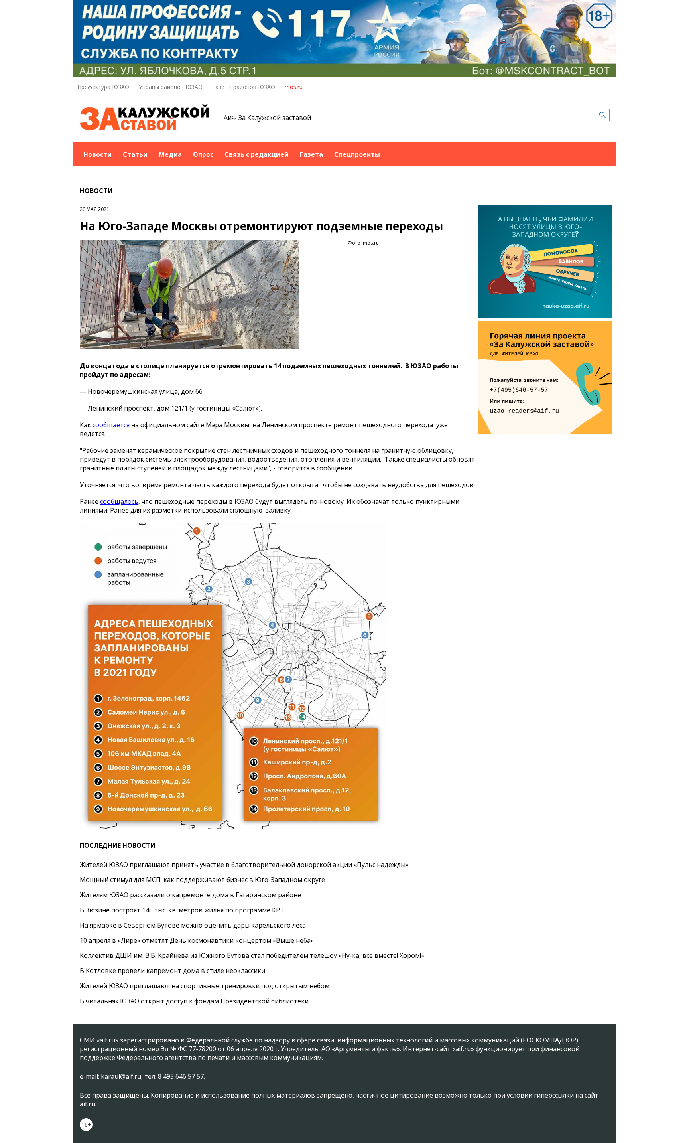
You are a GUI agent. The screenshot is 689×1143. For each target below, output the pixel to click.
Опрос (203, 154)
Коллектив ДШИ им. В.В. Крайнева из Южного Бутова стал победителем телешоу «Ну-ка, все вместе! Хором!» (252, 955)
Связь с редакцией (256, 154)
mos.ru (294, 87)
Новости (97, 154)
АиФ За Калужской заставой (267, 117)
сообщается (111, 424)
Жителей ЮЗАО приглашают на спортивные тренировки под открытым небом (204, 985)
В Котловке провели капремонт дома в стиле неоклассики (172, 970)
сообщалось (119, 501)
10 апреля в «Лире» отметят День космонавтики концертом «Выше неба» (197, 940)
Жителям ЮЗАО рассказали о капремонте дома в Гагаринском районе (190, 894)
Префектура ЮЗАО (103, 87)
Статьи (135, 154)
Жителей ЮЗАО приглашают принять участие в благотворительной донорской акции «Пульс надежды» (244, 864)
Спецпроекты (357, 154)
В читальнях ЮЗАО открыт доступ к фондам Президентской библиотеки (194, 1001)
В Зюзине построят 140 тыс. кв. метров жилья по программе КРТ (182, 910)
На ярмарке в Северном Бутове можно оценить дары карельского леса (193, 925)
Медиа (170, 154)
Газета (311, 154)
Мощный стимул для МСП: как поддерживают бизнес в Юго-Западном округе (202, 879)
